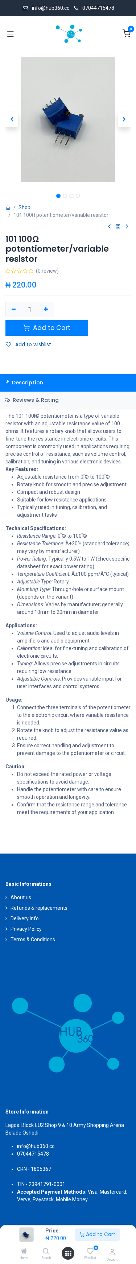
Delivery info (25, 918)
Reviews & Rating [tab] (35, 400)
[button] (11, 119)
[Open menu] (68, 1253)
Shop (24, 207)
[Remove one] (13, 309)
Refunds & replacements (39, 908)
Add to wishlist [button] (32, 344)
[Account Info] (112, 1252)
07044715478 (98, 8)
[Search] (45, 1252)
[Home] (24, 1252)
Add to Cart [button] (50, 327)
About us (21, 897)
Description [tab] (27, 382)
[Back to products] (118, 227)
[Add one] (46, 309)
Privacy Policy (26, 929)
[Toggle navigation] (10, 34)
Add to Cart (100, 1234)
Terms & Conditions (33, 939)
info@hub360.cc (35, 1146)
